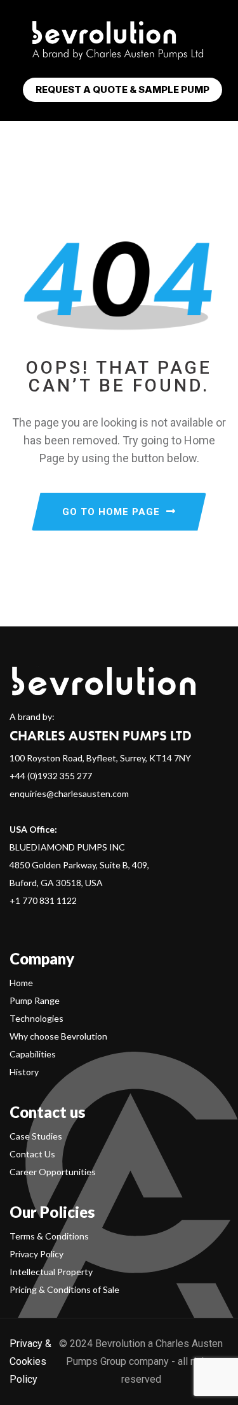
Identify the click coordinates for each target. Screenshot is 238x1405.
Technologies (36, 1018)
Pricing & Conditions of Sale (64, 1289)
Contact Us (32, 1153)
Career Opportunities (53, 1171)
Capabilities (33, 1053)
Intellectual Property (51, 1271)
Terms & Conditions (49, 1236)
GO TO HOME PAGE (111, 512)
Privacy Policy (36, 1253)
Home (21, 982)
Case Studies (36, 1136)
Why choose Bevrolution (58, 1036)
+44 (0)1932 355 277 (51, 775)
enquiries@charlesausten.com (69, 793)
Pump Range (35, 1000)
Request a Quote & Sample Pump (122, 89)
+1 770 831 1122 (43, 900)
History (24, 1071)
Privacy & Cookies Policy (30, 1361)
